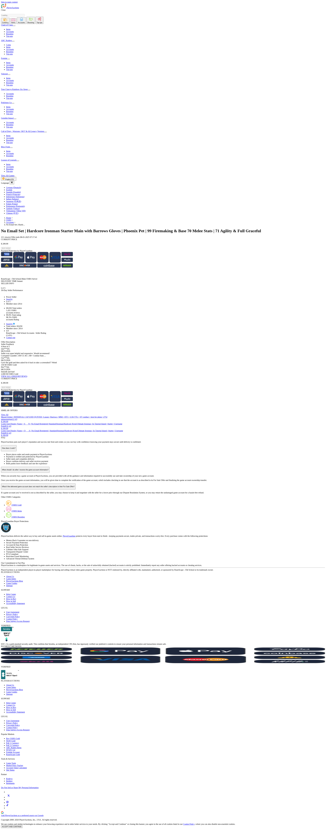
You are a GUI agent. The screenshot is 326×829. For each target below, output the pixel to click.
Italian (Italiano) (12, 199)
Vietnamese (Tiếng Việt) (16, 211)
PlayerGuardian (69, 536)
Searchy (9, 299)
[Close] (12, 182)
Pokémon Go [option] (6, 102)
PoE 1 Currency (12, 743)
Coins (8, 45)
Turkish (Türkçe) (13, 208)
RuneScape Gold (13, 754)
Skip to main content (9, 2)
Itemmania (10, 783)
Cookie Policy (12, 619)
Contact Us (10, 596)
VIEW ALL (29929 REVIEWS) (14, 376)
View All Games (7, 175)
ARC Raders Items (13, 748)
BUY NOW (6, 248)
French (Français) (13, 194)
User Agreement (12, 612)
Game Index (11, 579)
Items (8, 29)
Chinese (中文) (12, 213)
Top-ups (9, 36)
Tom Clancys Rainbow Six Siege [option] (14, 89)
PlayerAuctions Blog (14, 581)
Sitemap (9, 586)
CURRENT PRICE (9, 239)
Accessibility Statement (15, 603)
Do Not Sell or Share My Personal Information (20, 788)
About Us (10, 576)
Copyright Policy (13, 617)
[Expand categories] (14, 25)
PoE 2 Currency (12, 745)
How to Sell (11, 601)
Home (8, 218)
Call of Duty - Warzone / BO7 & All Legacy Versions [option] (23, 131)
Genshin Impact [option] (7, 118)
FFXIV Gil (10, 750)
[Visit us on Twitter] (8, 797)
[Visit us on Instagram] (7, 803)
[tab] (5, 21)
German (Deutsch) (13, 187)
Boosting (9, 34)
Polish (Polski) (12, 204)
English (9, 190)
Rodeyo (9, 779)
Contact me (10, 338)
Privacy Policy (12, 614)
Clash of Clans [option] (7, 25)
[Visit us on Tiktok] (7, 806)
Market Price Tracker (14, 765)
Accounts (10, 32)
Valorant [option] (4, 74)
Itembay (9, 781)
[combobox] (13, 15)
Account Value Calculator (16, 768)
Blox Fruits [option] (6, 147)
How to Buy (11, 599)
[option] (165, 187)
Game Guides (11, 583)
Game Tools (11, 763)
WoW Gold (10, 741)
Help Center (11, 594)
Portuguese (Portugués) (15, 206)
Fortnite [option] (4, 58)
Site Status (10, 770)
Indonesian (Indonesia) (15, 197)
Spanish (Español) (13, 192)
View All (4, 415)
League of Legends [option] (9, 160)
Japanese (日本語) (13, 201)
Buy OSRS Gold (13, 738)
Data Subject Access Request (18, 621)
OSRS (8, 220)
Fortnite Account (13, 752)
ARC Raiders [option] (6, 40)
